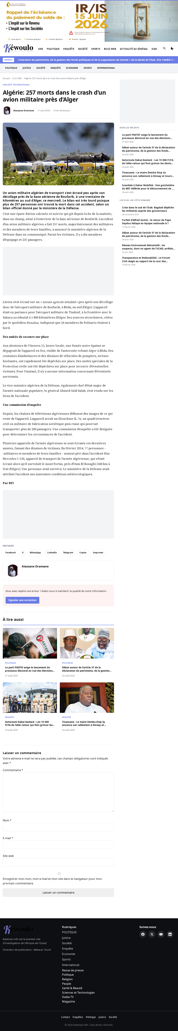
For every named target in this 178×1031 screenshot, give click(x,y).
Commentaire (13, 770)
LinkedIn (52, 552)
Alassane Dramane (23, 110)
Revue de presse (73, 970)
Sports (95, 48)
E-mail (8, 838)
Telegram (68, 552)
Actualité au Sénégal (134, 48)
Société (83, 48)
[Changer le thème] (172, 49)
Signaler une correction (22, 600)
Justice (27, 67)
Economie (72, 67)
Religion (67, 979)
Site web (8, 856)
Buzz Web (110, 48)
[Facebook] (142, 934)
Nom (7, 820)
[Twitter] (151, 934)
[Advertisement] (58, 271)
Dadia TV (68, 997)
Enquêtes (78, 1017)
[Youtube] (160, 934)
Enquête (68, 48)
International (106, 67)
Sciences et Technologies (78, 992)
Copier (83, 552)
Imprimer (98, 552)
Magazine (68, 1001)
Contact (65, 1017)
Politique (68, 975)
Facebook (10, 552)
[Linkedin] (170, 934)
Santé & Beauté (72, 988)
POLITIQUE (53, 48)
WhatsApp (35, 552)
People (66, 984)
